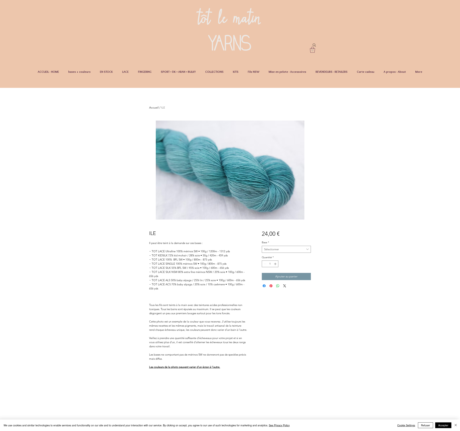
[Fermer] (456, 425)
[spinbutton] (270, 264)
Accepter (443, 425)
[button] (312, 50)
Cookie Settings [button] (406, 425)
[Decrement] (264, 264)
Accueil (154, 107)
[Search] (314, 45)
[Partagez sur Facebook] (264, 286)
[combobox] (286, 249)
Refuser (425, 425)
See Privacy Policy (279, 425)
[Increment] (275, 264)
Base (265, 242)
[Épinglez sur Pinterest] (271, 286)
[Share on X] (284, 286)
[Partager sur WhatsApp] (278, 286)
